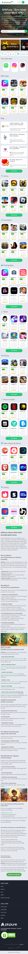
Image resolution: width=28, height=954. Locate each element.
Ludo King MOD (13, 674)
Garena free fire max (10, 666)
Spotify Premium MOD (12, 687)
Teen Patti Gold (4, 674)
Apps (13, 54)
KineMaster (8, 658)
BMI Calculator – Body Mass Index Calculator (17, 135)
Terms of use (3, 912)
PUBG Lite (3, 668)
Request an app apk (5, 897)
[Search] (23, 2)
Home (2, 886)
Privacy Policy (4, 906)
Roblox (2, 666)
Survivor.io (18, 666)
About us (3, 889)
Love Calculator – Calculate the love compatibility (18, 147)
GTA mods (24, 666)
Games (2, 895)
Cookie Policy (4, 909)
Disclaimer (3, 915)
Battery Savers (15, 681)
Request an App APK (14, 874)
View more (14, 171)
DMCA (2, 918)
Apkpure (21, 944)
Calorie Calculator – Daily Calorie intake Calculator (16, 123)
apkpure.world (8, 812)
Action (5, 54)
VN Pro (21, 658)
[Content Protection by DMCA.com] (8, 938)
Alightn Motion (15, 658)
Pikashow (3, 693)
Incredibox (3, 687)
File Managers (4, 681)
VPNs (9, 681)
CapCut (2, 658)
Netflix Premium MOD (11, 693)
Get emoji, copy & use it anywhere (16, 160)
